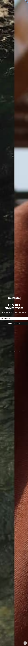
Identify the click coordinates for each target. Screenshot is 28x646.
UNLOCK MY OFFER (14, 323)
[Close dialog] (26, 1)
